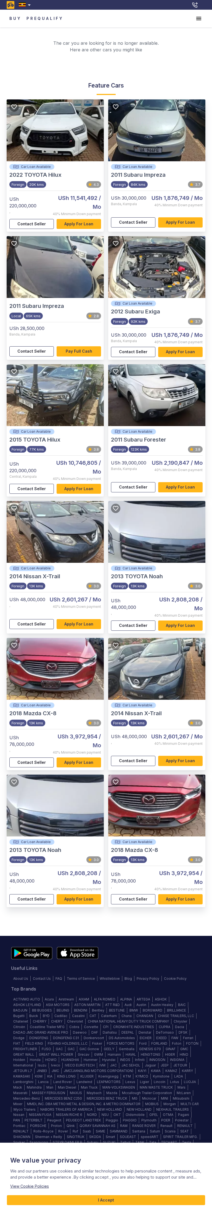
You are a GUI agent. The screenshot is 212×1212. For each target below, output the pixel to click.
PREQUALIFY (44, 18)
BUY (15, 18)
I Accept (106, 1200)
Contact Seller (31, 223)
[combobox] (26, 5)
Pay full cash (79, 351)
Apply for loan (78, 223)
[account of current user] (198, 18)
